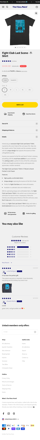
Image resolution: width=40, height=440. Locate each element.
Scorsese (4, 361)
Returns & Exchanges (8, 382)
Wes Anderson (6, 351)
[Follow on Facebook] (3, 413)
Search (24, 351)
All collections (26, 347)
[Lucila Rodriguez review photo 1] (7, 288)
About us (24, 354)
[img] (6, 268)
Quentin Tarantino (7, 347)
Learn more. (24, 71)
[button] (6, 61)
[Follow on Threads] (14, 413)
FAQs (23, 361)
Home (24, 344)
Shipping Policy (6, 389)
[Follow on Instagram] (8, 413)
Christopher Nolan (7, 368)
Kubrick (4, 358)
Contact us (25, 358)
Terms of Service (6, 385)
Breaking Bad (6, 354)
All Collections (6, 344)
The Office (5, 365)
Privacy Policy (6, 378)
